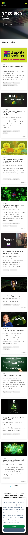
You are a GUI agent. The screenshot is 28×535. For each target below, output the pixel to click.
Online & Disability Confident (13, 66)
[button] (26, 3)
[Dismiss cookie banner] (24, 499)
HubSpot (5, 133)
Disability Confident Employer (10, 85)
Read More (23, 88)
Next (15, 485)
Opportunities (13, 225)
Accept (14, 526)
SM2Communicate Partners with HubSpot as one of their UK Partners (14, 113)
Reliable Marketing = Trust (12, 375)
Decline (14, 530)
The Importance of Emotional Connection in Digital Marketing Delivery (14, 161)
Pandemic (5, 225)
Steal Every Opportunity (11, 296)
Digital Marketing (7, 82)
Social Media (16, 82)
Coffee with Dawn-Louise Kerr (13, 330)
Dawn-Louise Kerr (6, 69)
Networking (6, 270)
